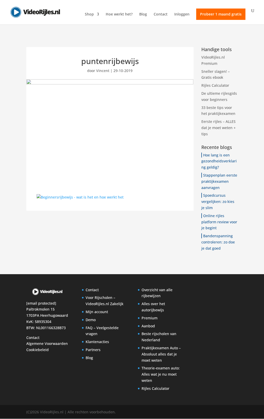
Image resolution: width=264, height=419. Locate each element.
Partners (93, 349)
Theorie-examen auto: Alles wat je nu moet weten (161, 374)
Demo (91, 319)
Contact (161, 14)
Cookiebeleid (37, 349)
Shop (89, 14)
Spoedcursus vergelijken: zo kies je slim (217, 201)
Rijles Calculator (215, 85)
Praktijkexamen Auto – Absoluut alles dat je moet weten (161, 354)
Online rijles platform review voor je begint (219, 222)
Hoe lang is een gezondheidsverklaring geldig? (219, 161)
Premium (150, 317)
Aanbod (148, 325)
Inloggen (181, 14)
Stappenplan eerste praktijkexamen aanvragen (219, 181)
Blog (143, 14)
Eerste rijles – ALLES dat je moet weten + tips (218, 127)
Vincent (102, 70)
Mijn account (97, 311)
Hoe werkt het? (119, 14)
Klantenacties (97, 341)
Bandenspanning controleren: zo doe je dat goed (218, 242)
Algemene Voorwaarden (47, 343)
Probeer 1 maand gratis (221, 14)
